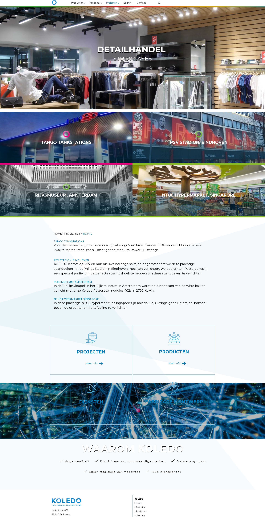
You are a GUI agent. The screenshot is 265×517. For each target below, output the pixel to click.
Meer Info (92, 363)
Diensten (140, 515)
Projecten (140, 507)
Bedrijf (139, 503)
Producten (141, 511)
